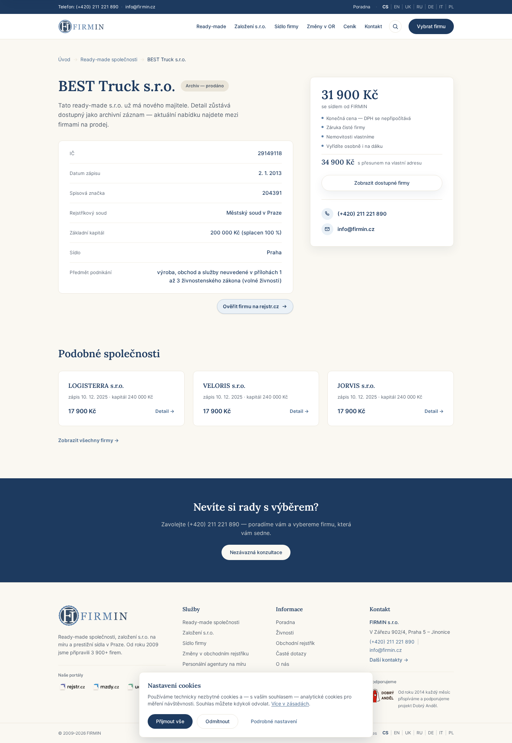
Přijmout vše (170, 721)
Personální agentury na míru (214, 664)
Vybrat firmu (431, 26)
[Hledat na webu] (395, 26)
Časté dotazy (291, 653)
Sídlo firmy (286, 26)
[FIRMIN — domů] (81, 26)
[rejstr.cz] (72, 687)
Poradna (361, 6)
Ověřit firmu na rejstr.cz (251, 306)
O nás (282, 664)
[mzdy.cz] (106, 687)
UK (408, 6)
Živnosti (285, 633)
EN (396, 6)
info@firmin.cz (140, 6)
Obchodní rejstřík (295, 643)
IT (441, 6)
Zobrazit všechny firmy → (88, 440)
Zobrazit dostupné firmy (382, 183)
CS (385, 6)
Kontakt (373, 26)
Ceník (349, 26)
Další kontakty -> (389, 660)
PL (451, 6)
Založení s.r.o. (250, 26)
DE (431, 6)
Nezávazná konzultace (256, 552)
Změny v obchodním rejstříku (216, 653)
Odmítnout (217, 721)
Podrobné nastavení (274, 721)
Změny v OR (321, 26)
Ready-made (211, 26)
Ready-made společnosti (108, 59)
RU (419, 6)
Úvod (64, 59)
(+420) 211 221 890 (97, 6)
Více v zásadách (290, 703)
